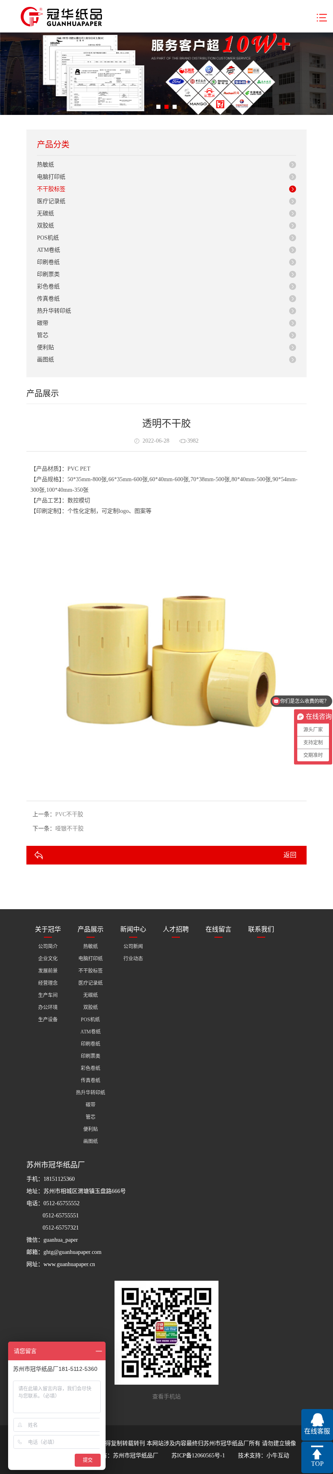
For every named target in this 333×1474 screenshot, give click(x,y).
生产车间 (48, 995)
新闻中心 (133, 929)
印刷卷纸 (48, 262)
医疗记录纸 (51, 201)
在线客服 (317, 1431)
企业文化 (48, 959)
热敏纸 (45, 165)
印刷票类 (48, 274)
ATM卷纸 (48, 250)
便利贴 (45, 347)
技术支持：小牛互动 (263, 1455)
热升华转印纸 (54, 311)
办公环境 (48, 1007)
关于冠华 (48, 929)
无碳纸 (45, 213)
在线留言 (218, 929)
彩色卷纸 (48, 286)
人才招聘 (176, 929)
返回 (289, 855)
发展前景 (48, 971)
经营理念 (48, 983)
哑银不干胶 (69, 829)
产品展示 (91, 929)
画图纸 (45, 360)
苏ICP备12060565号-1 (198, 1455)
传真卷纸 (48, 299)
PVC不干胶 (69, 814)
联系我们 (261, 929)
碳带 (42, 323)
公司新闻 (133, 946)
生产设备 (48, 1019)
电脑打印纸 (51, 177)
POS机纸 (48, 238)
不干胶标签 (51, 189)
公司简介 (48, 946)
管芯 (42, 335)
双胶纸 (45, 226)
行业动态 (133, 959)
